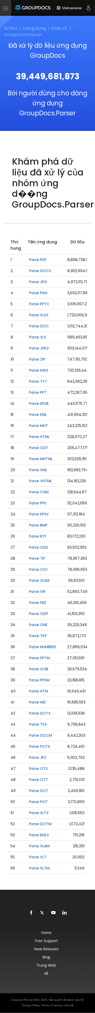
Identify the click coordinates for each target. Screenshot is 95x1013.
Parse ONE (38, 624)
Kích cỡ (59, 28)
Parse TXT (38, 381)
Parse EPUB (39, 403)
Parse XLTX (39, 812)
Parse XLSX (39, 315)
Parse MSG (38, 370)
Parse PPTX (39, 304)
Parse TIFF (38, 635)
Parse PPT (38, 392)
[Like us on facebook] (31, 912)
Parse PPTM (39, 658)
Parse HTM (38, 691)
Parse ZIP (37, 359)
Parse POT (38, 801)
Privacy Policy (31, 1005)
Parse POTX (39, 746)
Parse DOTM (40, 824)
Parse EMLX (39, 835)
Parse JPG (38, 281)
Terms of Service (52, 1005)
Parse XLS (37, 337)
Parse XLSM (39, 580)
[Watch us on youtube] (53, 912)
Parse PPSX (39, 514)
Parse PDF (38, 259)
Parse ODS (38, 547)
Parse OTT (38, 779)
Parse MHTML (41, 458)
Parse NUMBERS (42, 647)
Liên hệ (68, 1005)
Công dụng (34, 28)
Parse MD (37, 702)
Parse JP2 (37, 757)
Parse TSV (38, 724)
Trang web (46, 965)
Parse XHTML (40, 481)
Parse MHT (38, 425)
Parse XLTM (39, 868)
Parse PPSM (39, 680)
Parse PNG (38, 293)
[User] (88, 8)
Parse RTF (37, 536)
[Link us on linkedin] (64, 912)
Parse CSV (38, 569)
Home (46, 932)
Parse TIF (37, 558)
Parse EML (38, 414)
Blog (46, 957)
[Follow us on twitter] (42, 912)
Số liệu (10, 28)
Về (46, 973)
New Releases (46, 948)
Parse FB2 (37, 602)
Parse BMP (38, 525)
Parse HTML (39, 436)
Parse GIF (37, 591)
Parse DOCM (40, 735)
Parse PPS (37, 503)
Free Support (46, 940)
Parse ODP (38, 613)
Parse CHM (39, 492)
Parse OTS (38, 768)
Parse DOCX (40, 270)
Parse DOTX (40, 713)
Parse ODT (38, 447)
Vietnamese (71, 8)
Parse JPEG (39, 348)
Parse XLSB (38, 669)
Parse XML (38, 470)
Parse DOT (38, 790)
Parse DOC (39, 326)
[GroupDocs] (33, 8)
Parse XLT (37, 857)
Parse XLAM (39, 846)
